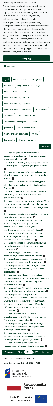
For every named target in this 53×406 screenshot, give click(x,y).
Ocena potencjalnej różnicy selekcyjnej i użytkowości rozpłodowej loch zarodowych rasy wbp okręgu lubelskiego (25, 155)
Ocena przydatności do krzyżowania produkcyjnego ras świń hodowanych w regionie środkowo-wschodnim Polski (25, 316)
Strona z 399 (28, 352)
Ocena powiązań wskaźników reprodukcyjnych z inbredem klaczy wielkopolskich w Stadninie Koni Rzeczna (25, 184)
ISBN (6, 91)
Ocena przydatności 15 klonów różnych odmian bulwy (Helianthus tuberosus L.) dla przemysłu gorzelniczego (24, 268)
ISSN (35, 121)
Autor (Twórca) (19, 79)
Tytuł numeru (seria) (26, 115)
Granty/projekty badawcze (16, 133)
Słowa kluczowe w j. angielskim (17, 103)
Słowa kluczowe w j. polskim (16, 97)
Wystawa (11, 66)
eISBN (15, 91)
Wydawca (8, 85)
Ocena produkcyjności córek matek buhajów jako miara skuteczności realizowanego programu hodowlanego (25, 245)
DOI (24, 91)
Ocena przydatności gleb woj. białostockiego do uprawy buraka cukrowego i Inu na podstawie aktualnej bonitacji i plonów (25, 326)
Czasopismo (41, 109)
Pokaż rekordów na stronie (19, 358)
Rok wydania (36, 79)
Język (38, 85)
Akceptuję (26, 58)
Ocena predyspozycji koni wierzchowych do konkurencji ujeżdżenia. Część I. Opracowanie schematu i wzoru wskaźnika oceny (23, 236)
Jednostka (8, 127)
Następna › (46, 352)
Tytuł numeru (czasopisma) (16, 121)
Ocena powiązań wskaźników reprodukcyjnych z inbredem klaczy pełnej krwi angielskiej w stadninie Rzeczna (26, 175)
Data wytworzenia (27, 140)
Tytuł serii (8, 115)
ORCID (35, 133)
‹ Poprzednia (9, 352)
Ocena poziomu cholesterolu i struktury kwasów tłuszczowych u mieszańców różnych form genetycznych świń (25, 194)
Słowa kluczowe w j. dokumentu (18, 109)
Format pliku (9, 140)
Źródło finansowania (26, 127)
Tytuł (6, 79)
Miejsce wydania (24, 85)
